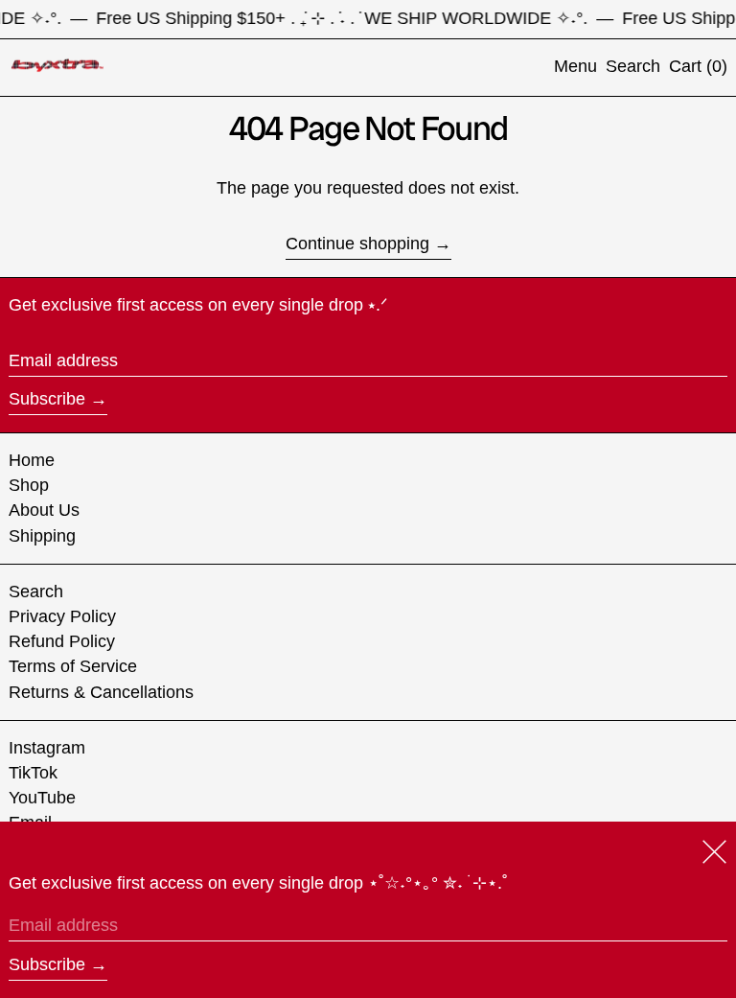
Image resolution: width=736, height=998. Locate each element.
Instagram (47, 747)
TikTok (33, 772)
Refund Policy (62, 641)
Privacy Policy (62, 616)
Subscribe (47, 398)
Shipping (42, 535)
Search (36, 591)
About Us (44, 510)
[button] (633, 67)
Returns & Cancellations (101, 692)
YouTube (42, 797)
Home (32, 460)
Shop (29, 485)
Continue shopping (357, 243)
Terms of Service (73, 666)
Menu (575, 66)
